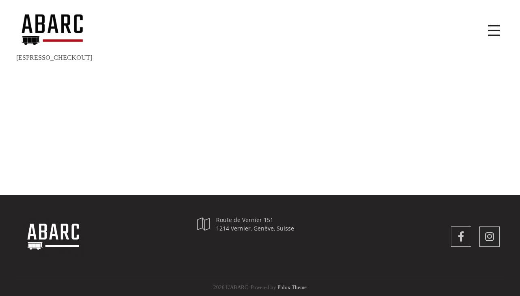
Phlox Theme (292, 287)
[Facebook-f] (461, 236)
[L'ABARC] (61, 29)
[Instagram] (489, 236)
